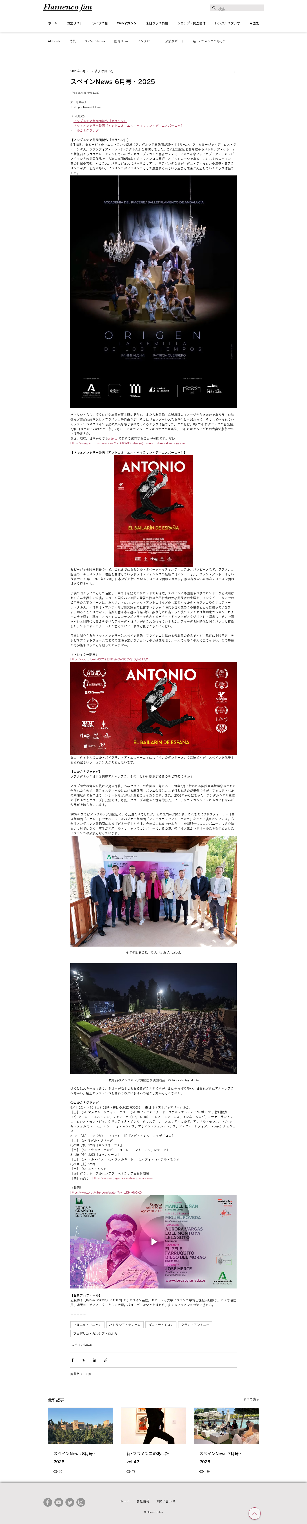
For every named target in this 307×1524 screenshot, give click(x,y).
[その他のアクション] (234, 71)
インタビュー (146, 41)
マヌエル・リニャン (87, 1324)
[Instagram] (80, 1502)
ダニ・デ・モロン (161, 1324)
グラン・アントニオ (195, 1324)
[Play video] (153, 708)
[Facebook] (47, 1502)
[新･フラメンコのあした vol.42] (153, 1426)
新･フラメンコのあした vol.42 (148, 1458)
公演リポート (174, 41)
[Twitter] (69, 1502)
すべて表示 (251, 1399)
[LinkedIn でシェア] (94, 1360)
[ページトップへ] (255, 1513)
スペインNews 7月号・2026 (221, 1458)
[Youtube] (58, 1502)
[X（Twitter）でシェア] (83, 1360)
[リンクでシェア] (105, 1360)
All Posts (54, 41)
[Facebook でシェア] (72, 1360)
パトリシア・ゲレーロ (125, 1324)
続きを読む (201, 41)
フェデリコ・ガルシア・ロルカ (95, 1333)
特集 (72, 41)
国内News (121, 41)
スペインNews (95, 41)
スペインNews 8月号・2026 (75, 1458)
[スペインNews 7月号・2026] (226, 1426)
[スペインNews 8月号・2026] (80, 1426)
